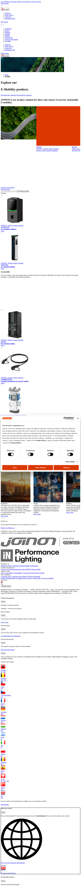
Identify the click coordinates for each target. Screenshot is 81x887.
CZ (2, 697)
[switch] (30, 454)
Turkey (3, 787)
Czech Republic (6, 695)
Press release (23, 576)
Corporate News (6, 576)
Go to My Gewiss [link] (35, 1)
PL (2, 756)
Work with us (9, 46)
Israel (2, 737)
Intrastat (3, 578)
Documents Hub (10, 50)
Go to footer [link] (25, 1)
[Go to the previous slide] (1, 5)
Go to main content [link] (15, 1)
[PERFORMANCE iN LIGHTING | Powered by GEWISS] (40, 562)
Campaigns (14, 576)
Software (34, 569)
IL (1, 739)
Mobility (7, 36)
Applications (9, 38)
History (11, 573)
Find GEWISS (26, 569)
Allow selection (40, 467)
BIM (38, 569)
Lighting (7, 34)
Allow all (66, 467)
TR (2, 789)
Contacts (3, 569)
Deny (15, 467)
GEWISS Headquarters (14, 569)
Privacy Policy (27, 578)
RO (2, 764)
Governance (26, 573)
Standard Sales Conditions (14, 578)
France (3, 704)
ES (2, 688)
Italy (2, 745)
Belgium (3, 678)
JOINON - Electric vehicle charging (12, 225)
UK (2, 796)
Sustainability (18, 573)
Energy (7, 30)
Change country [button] (6, 586)
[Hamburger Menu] (3, 24)
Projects (41, 573)
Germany (4, 712)
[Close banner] (78, 418)
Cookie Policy (41, 440)
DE (2, 714)
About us (7, 44)
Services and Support (11, 39)
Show (2, 231)
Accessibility (50, 578)
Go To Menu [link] (5, 1)
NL (5, 680)
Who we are (4, 573)
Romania (3, 762)
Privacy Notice (15, 443)
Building (7, 32)
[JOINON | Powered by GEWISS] (40, 548)
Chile (2, 687)
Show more (4, 516)
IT (1, 672)
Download (36, 576)
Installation (8, 29)
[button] (40, 841)
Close (3, 601)
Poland (3, 754)
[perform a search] (1, 24)
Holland (3, 720)
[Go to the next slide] (1, 7)
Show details (70, 461)
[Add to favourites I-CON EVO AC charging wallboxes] (1, 195)
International (5, 804)
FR (2, 680)
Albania (3, 670)
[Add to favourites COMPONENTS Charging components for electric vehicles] (1, 347)
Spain (2, 771)
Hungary (3, 729)
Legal (43, 578)
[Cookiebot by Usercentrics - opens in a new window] (65, 418)
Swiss (2, 779)
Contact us (8, 48)
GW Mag (8, 41)
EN (5, 672)
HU (2, 730)
